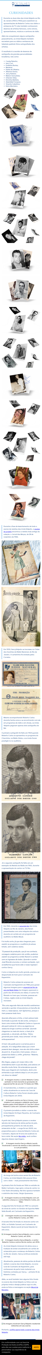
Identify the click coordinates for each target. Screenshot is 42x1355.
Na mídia (22, 1136)
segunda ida (24, 926)
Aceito (36, 1347)
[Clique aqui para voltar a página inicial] (21, 6)
